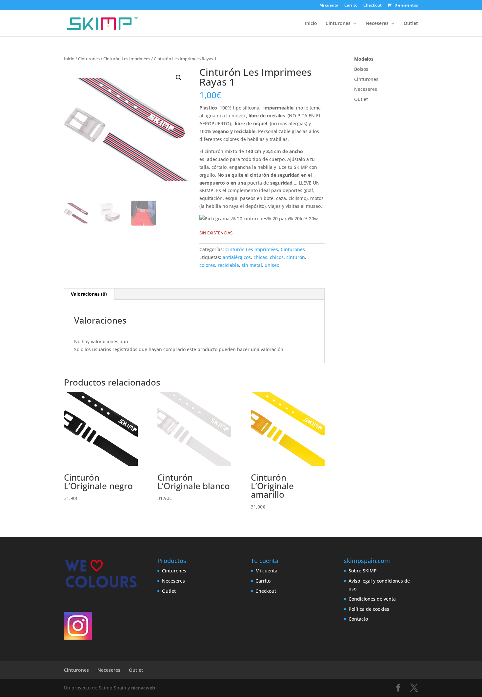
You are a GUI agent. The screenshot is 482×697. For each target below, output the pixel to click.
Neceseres (377, 23)
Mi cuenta (328, 5)
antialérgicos (237, 257)
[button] (179, 78)
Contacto (358, 619)
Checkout (372, 5)
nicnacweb (143, 688)
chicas (260, 257)
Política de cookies (369, 609)
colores (207, 265)
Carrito (350, 5)
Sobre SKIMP (363, 571)
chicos (277, 257)
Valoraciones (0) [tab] (89, 294)
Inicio (311, 23)
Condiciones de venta (372, 599)
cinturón (295, 257)
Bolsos (361, 69)
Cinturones (338, 23)
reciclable (228, 265)
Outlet (411, 23)
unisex (272, 265)
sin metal (252, 265)
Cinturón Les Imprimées (126, 59)
